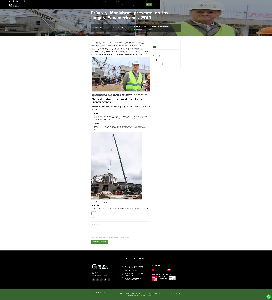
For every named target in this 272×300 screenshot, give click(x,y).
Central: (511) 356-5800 (131, 270)
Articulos (156, 56)
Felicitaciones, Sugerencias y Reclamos (136, 295)
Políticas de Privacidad (124, 293)
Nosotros (124, 5)
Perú (156, 270)
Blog (132, 5)
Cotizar (149, 4)
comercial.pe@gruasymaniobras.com (135, 1)
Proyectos (100, 5)
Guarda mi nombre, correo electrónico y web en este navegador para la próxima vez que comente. (110, 237)
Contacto (140, 5)
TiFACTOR (178, 293)
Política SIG (150, 295)
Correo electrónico (95, 224)
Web (92, 230)
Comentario (94, 211)
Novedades (98, 27)
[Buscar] (154, 47)
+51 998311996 (96, 1)
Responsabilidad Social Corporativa (151, 293)
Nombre (93, 217)
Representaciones (112, 5)
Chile (171, 270)
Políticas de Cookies (136, 293)
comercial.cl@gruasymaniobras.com (134, 267)
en (151, 1)
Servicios (90, 5)
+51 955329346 (117, 1)
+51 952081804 (106, 1)
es (148, 1)
